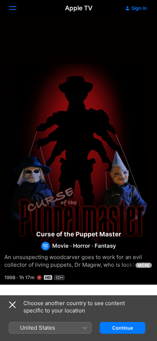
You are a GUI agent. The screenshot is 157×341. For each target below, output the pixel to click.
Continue (122, 328)
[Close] (12, 304)
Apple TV (78, 8)
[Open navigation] (17, 8)
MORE (144, 265)
